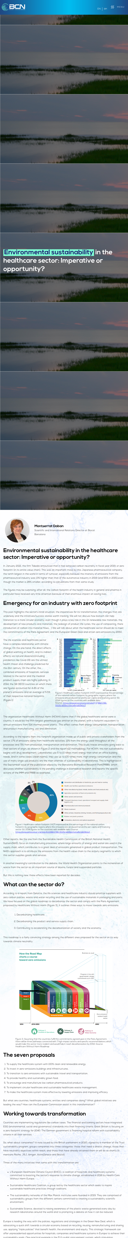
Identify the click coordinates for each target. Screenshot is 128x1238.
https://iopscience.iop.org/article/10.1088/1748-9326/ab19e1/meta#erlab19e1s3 (53, 832)
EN (99, 9)
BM (105, 9)
